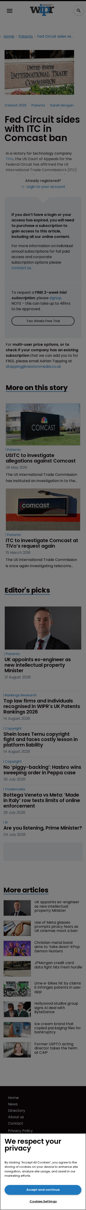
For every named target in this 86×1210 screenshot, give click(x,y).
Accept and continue (43, 1190)
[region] (43, 1171)
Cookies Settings (43, 1201)
